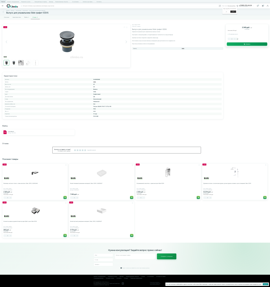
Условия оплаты (110, 278)
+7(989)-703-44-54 (245, 5)
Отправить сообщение (167, 256)
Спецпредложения (98, 278)
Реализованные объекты (61, 1)
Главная (3, 1)
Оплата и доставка (87, 1)
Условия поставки (161, 276)
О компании (75, 1)
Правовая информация (136, 278)
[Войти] (267, 5)
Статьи (143, 276)
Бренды (51, 1)
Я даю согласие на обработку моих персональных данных (135, 268)
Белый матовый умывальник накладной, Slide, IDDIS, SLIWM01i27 (86, 221)
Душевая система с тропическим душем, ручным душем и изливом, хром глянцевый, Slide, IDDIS (227, 183)
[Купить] (65, 197)
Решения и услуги (25, 1)
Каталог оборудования (13, 1)
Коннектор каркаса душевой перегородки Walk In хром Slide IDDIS (20, 221)
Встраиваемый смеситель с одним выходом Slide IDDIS (150, 183)
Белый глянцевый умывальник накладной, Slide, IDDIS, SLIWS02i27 (86, 183)
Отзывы (126, 278)
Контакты (99, 1)
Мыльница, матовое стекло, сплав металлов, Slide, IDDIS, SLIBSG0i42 (20, 183)
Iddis (183, 48)
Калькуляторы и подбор (41, 1)
